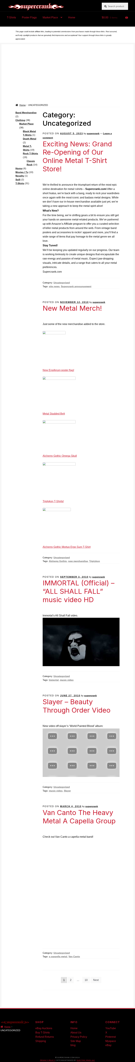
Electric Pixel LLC (86, 1060)
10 (86, 980)
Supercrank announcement (76, 286)
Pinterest (110, 1036)
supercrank (93, 133)
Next (96, 980)
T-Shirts (11, 17)
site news (54, 286)
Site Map (75, 1041)
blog (73, 1045)
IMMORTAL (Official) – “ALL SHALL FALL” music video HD (78, 591)
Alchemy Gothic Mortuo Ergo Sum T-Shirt (67, 547)
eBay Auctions (43, 1028)
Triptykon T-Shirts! (53, 501)
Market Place (50, 17)
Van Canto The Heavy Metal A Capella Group (79, 816)
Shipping (40, 1041)
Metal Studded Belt (54, 413)
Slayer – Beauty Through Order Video (76, 705)
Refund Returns (44, 1036)
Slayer (67, 790)
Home (71, 17)
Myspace (110, 1041)
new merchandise (78, 561)
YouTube (110, 1028)
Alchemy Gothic (58, 561)
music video (67, 680)
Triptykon (94, 561)
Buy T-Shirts (42, 1032)
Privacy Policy (78, 1036)
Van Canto (74, 956)
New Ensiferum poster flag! (58, 370)
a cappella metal (58, 956)
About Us (75, 1032)
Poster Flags (29, 17)
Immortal (54, 680)
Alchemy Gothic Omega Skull (60, 455)
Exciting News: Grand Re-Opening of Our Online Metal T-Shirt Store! (77, 156)
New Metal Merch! (72, 308)
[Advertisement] (67, 79)
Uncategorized (62, 282)
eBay (108, 1045)
